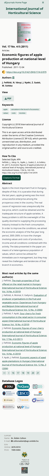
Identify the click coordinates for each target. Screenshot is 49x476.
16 (13, 372)
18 (23, 372)
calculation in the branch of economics (25, 109)
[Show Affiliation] (13, 77)
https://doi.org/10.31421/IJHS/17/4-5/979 (26, 72)
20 (33, 372)
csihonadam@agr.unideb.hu (26, 441)
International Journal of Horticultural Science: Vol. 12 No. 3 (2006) (24, 365)
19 (28, 372)
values (5, 113)
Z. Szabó (36, 82)
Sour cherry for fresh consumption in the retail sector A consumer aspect (24, 317)
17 (18, 372)
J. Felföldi (7, 82)
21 (38, 372)
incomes (22, 113)
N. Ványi (17, 82)
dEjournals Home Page (15, 2)
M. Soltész (7, 85)
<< (4, 372)
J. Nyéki (27, 82)
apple (5, 109)
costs (14, 113)
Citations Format (11, 177)
